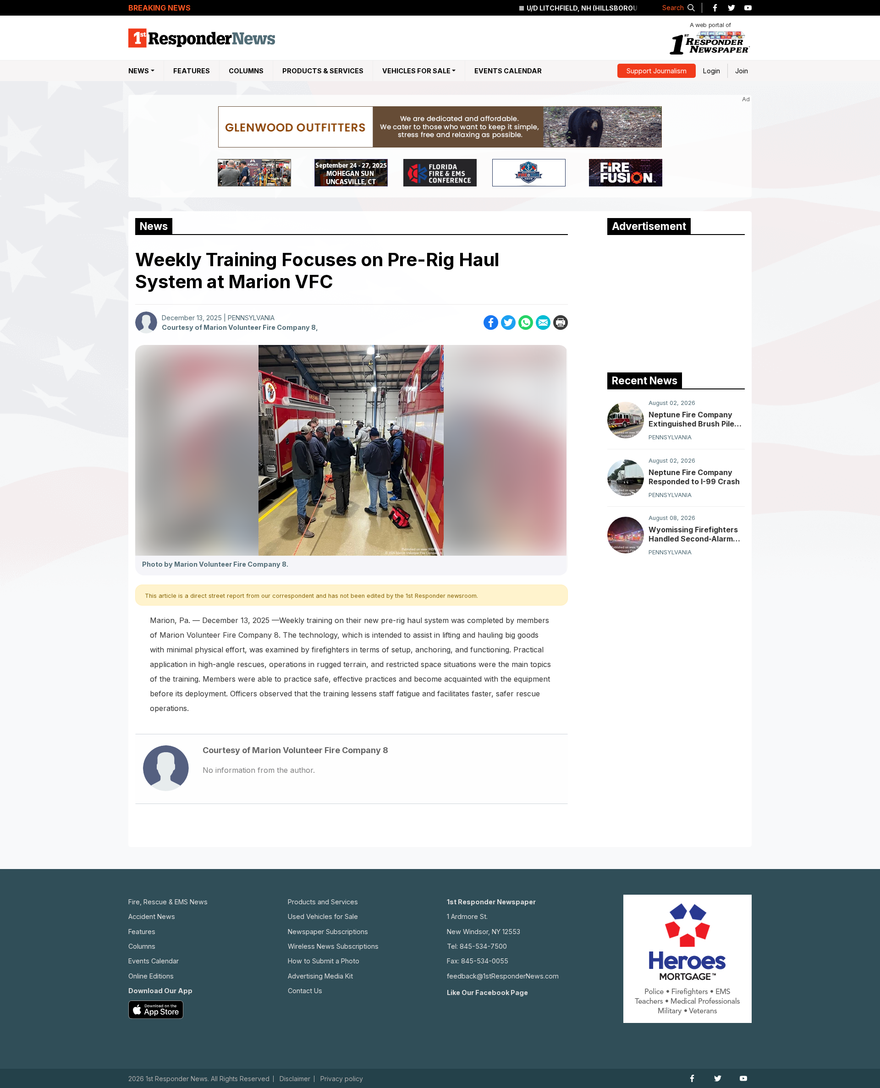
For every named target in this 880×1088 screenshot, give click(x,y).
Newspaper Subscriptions (328, 931)
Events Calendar (508, 71)
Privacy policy (341, 1079)
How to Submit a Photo (323, 961)
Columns (246, 71)
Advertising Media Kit (320, 976)
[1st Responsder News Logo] (201, 38)
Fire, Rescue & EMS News (168, 902)
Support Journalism (657, 71)
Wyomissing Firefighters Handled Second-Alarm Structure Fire (693, 534)
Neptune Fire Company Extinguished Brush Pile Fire (691, 419)
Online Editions (151, 976)
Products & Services (322, 71)
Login (711, 71)
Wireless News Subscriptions (333, 946)
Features (191, 71)
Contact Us (305, 991)
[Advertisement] (676, 301)
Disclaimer (295, 1079)
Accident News (151, 916)
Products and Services (323, 902)
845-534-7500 (483, 946)
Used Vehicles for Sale (323, 916)
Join (741, 71)
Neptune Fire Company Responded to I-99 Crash (694, 477)
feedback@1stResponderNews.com (503, 976)
